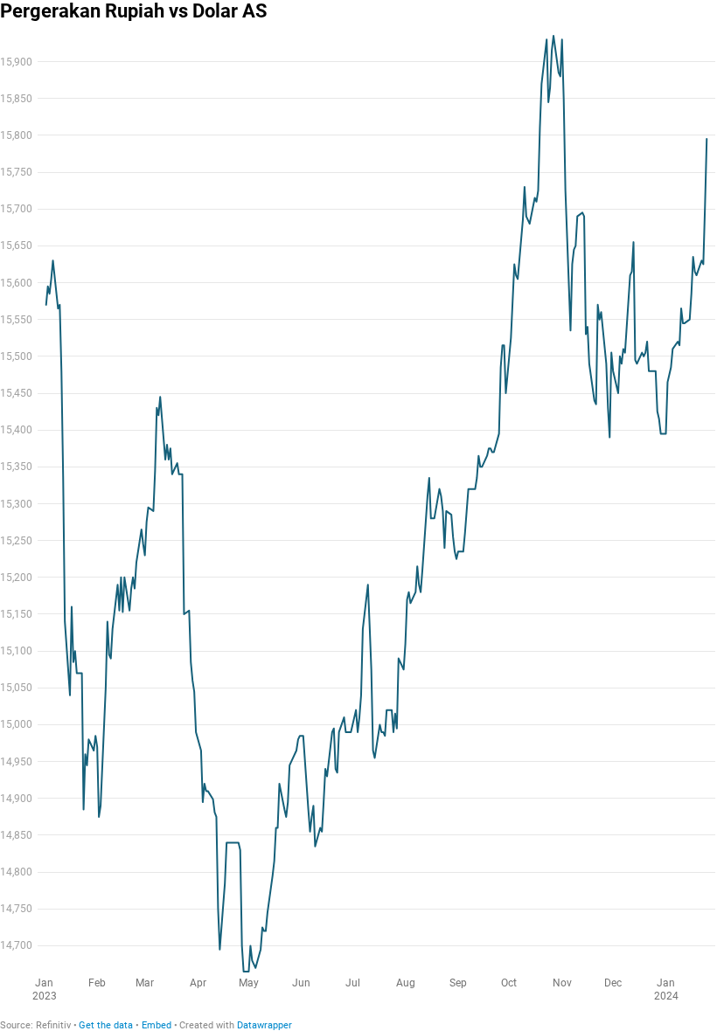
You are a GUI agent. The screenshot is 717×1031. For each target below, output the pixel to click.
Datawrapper (264, 1025)
